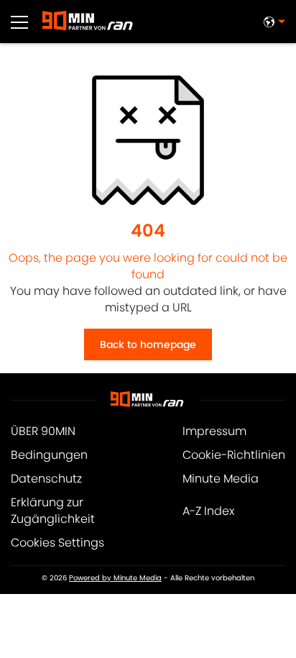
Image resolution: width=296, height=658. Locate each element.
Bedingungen (49, 455)
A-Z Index (208, 511)
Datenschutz (46, 478)
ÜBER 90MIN (43, 431)
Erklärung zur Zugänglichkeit (53, 510)
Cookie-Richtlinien (233, 455)
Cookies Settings (57, 542)
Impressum (214, 431)
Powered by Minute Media (115, 578)
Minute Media (220, 478)
